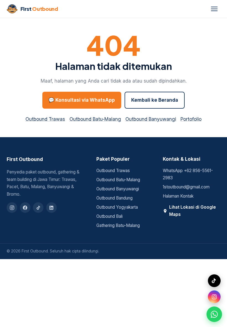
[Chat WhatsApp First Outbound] (214, 314)
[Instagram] (12, 207)
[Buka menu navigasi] (214, 9)
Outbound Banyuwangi (150, 119)
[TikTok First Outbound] (214, 280)
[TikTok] (38, 207)
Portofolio (191, 119)
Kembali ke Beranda (154, 100)
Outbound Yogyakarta (117, 207)
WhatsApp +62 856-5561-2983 (188, 174)
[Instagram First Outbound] (214, 296)
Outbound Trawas (45, 119)
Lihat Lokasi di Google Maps (192, 211)
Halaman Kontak (178, 196)
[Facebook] (25, 207)
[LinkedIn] (51, 207)
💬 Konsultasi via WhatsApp (81, 100)
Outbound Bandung (114, 198)
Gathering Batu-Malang (118, 225)
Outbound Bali (109, 216)
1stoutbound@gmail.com (186, 187)
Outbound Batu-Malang (95, 119)
